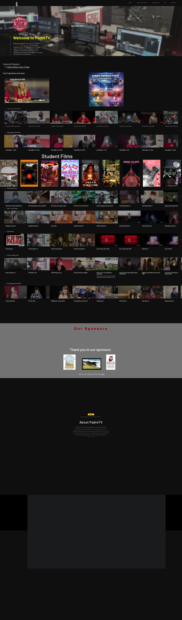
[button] (12, 132)
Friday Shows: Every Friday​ (18, 67)
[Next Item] (179, 173)
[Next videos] (180, 140)
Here (102, 374)
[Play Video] (15, 141)
